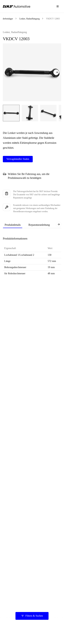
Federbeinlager (7, 18)
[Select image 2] (30, 113)
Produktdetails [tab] (13, 224)
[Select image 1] (11, 113)
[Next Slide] (56, 72)
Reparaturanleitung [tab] (39, 224)
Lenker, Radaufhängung (29, 18)
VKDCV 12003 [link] (53, 18)
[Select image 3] (48, 113)
